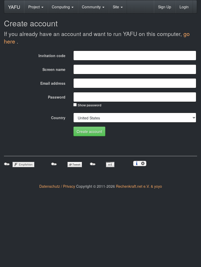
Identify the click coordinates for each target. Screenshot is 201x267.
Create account (89, 131)
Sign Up (164, 6)
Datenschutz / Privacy (57, 186)
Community (92, 6)
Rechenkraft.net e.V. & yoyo (139, 186)
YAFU (14, 6)
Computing (61, 6)
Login (184, 6)
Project (34, 6)
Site (116, 6)
